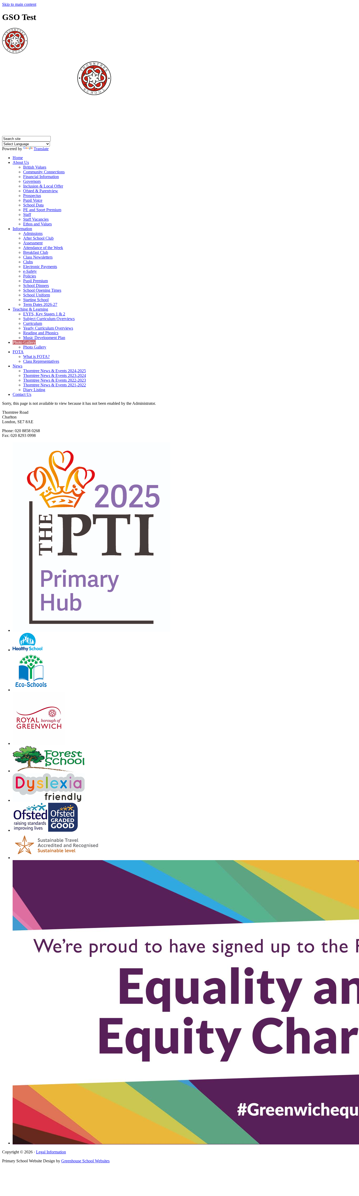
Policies (29, 276)
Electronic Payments (40, 266)
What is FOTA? (36, 356)
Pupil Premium (35, 281)
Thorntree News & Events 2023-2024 (54, 375)
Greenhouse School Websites (85, 1161)
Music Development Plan (44, 337)
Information (22, 228)
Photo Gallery (24, 342)
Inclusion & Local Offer (43, 186)
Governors (32, 181)
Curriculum (32, 323)
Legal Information (51, 1152)
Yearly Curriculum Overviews (48, 328)
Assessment (33, 243)
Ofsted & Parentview (40, 191)
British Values (34, 167)
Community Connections (44, 172)
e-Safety (30, 271)
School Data (33, 205)
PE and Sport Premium (42, 210)
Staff (27, 214)
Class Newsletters (38, 257)
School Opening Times (42, 290)
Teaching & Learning (30, 309)
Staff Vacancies (36, 219)
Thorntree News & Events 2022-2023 (54, 380)
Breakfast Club (35, 252)
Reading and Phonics (40, 333)
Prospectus (32, 195)
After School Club (38, 238)
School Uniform (36, 295)
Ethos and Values (37, 224)
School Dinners (36, 285)
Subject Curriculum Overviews (49, 318)
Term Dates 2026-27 (40, 304)
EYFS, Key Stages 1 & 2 (44, 314)
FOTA (18, 352)
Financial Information (41, 176)
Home (18, 157)
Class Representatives (41, 361)
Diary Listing (34, 389)
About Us (21, 162)
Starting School (36, 299)
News (17, 366)
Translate (41, 149)
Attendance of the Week (43, 247)
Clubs (28, 262)
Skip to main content (19, 4)
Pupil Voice (32, 200)
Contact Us (22, 394)
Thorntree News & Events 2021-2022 (54, 385)
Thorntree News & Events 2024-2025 (54, 371)
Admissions (33, 233)
